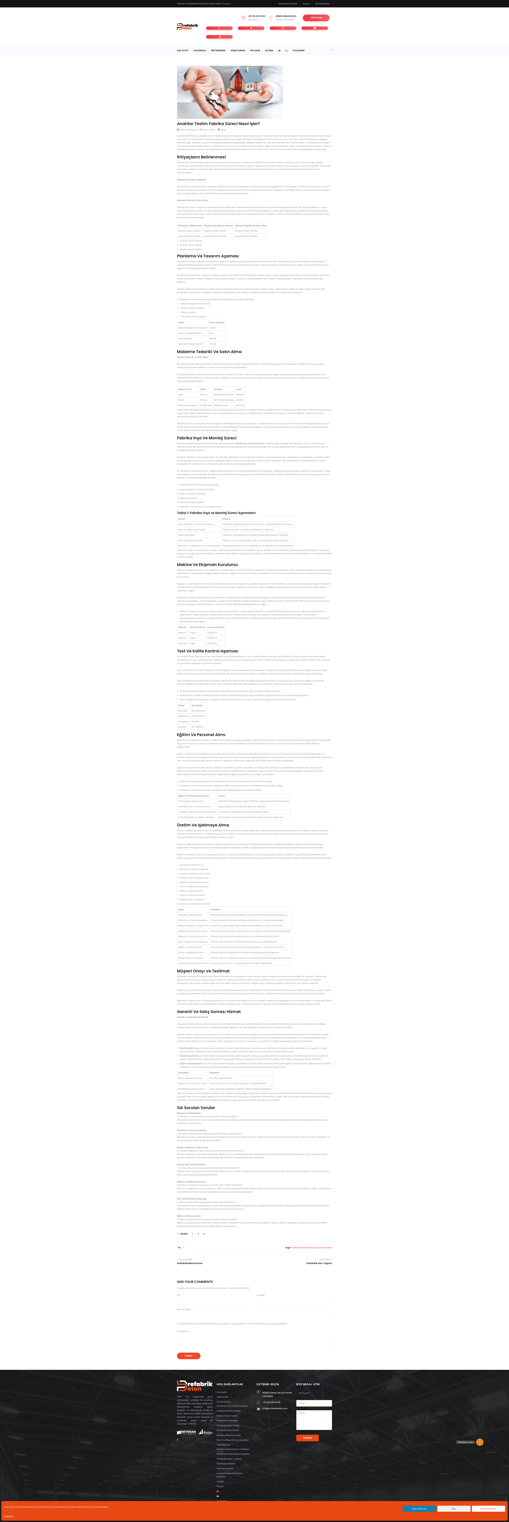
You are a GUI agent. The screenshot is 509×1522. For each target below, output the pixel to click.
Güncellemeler (322, 3)
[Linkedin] (219, 37)
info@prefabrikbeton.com (275, 1408)
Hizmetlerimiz (238, 50)
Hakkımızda (200, 50)
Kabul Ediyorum (419, 1509)
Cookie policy (9, 1516)
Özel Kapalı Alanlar (226, 1463)
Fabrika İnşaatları (225, 1468)
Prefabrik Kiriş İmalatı (227, 1420)
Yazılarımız (298, 50)
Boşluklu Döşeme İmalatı (229, 1435)
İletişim (269, 50)
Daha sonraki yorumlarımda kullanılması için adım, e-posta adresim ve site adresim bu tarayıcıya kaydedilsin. (234, 1323)
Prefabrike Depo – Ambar (229, 1459)
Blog (223, 129)
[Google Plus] (283, 28)
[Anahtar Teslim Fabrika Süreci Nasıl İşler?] (192, 1233)
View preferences (488, 1509)
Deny (454, 1509)
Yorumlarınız (183, 1331)
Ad (179, 1295)
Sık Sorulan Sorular (287, 3)
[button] (480, 1442)
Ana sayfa (182, 50)
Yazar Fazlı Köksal (188, 129)
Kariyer (306, 3)
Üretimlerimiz (218, 50)
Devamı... (226, 3)
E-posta (261, 1295)
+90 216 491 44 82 (271, 1402)
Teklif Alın (316, 17)
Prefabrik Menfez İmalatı (229, 1411)
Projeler (255, 50)
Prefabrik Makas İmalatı (228, 1425)
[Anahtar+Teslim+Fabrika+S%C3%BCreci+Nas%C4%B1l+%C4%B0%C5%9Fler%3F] (198, 1233)
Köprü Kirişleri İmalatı (227, 1416)
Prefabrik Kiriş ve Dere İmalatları (232, 1406)
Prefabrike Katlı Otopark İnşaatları (233, 1454)
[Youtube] (315, 28)
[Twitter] (251, 28)
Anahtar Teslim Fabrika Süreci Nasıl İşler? (311, 1247)
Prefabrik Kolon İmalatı (228, 1430)
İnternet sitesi (184, 1309)
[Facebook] (219, 28)
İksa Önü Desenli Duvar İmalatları (233, 1440)
